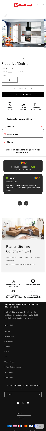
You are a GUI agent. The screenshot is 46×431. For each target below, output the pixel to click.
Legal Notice (8, 372)
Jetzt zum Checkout (23, 94)
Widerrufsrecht (9, 362)
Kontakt (7, 347)
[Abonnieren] (39, 394)
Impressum (8, 377)
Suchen (7, 331)
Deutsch (22, 418)
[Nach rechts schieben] (27, 58)
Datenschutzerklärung (12, 367)
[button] (2, 4)
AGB (5, 357)
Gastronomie (9, 341)
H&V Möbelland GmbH (20, 430)
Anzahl (4, 75)
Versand (10, 72)
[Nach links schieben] (18, 58)
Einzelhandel (9, 336)
